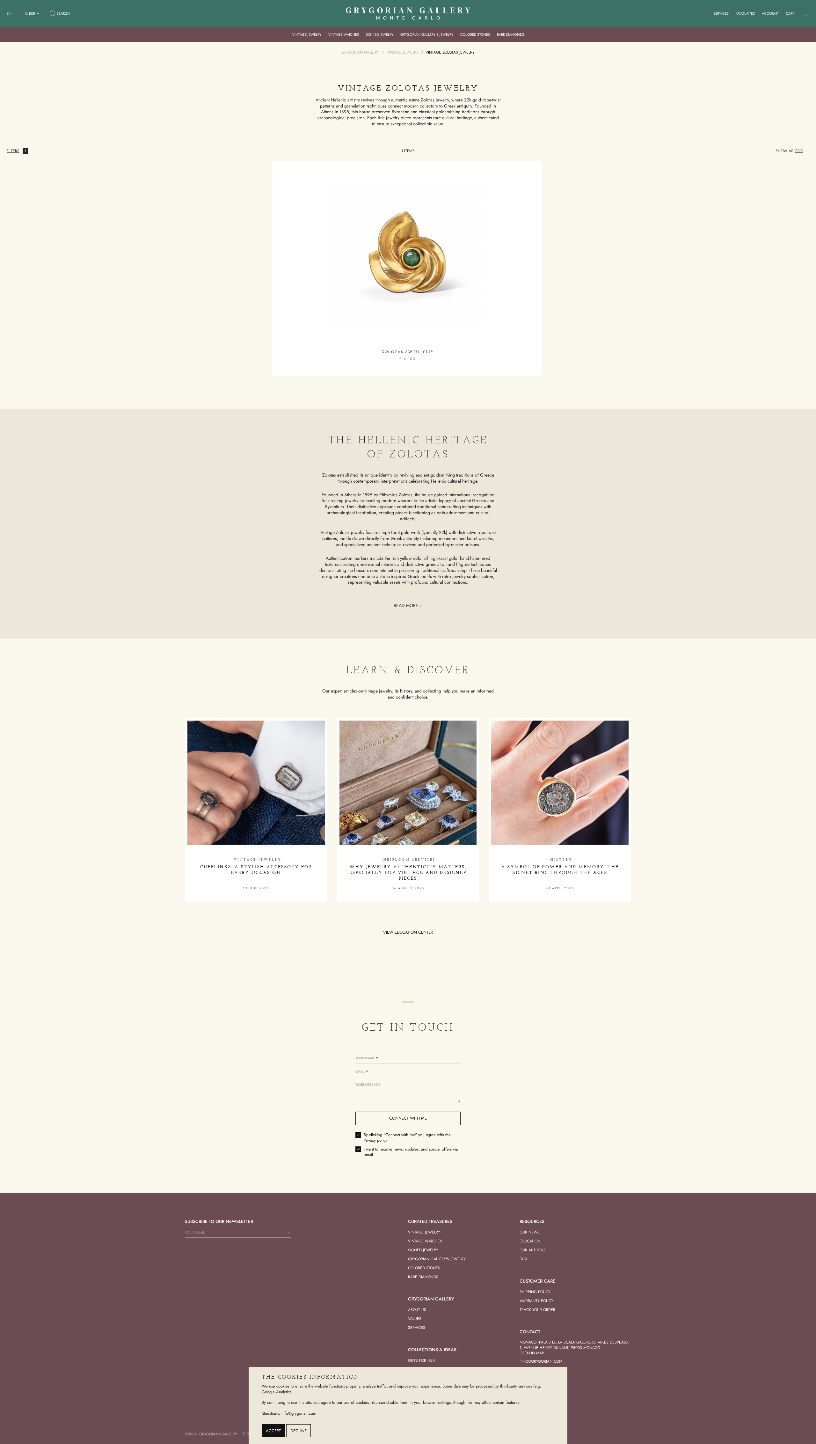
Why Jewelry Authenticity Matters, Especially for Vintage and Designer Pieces (408, 873)
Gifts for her (421, 1360)
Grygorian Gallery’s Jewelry (426, 34)
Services (721, 13)
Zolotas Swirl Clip (407, 352)
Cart (790, 13)
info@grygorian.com (541, 1361)
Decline (298, 1431)
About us (417, 1310)
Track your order (537, 1310)
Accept (273, 1431)
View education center (408, 932)
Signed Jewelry (379, 34)
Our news (530, 1232)
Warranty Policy (536, 1301)
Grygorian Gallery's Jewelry (437, 1259)
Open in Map (532, 1353)
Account (770, 13)
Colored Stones (475, 34)
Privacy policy (375, 1140)
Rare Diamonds (510, 34)
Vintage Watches (343, 34)
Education (530, 1241)
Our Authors (533, 1250)
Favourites (745, 13)
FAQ (523, 1259)
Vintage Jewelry (306, 34)
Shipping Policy (535, 1292)
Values (414, 1319)
